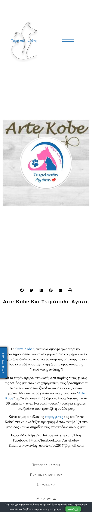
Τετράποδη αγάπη (24, 40)
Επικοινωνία (46, 484)
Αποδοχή (73, 509)
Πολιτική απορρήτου (46, 474)
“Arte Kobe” (24, 349)
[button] (22, 290)
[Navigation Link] (68, 39)
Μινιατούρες (46, 498)
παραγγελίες (54, 416)
